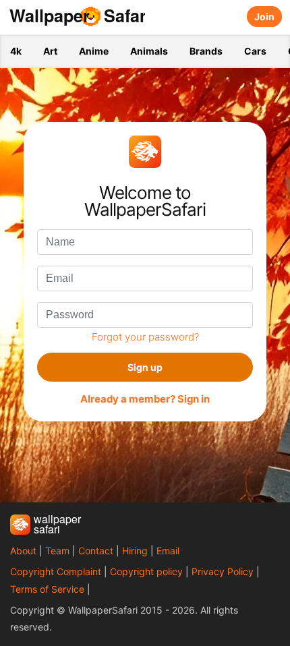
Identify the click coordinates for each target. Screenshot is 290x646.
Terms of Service (47, 589)
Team (57, 550)
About (23, 550)
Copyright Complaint (55, 571)
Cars (255, 51)
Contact (95, 550)
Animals (149, 51)
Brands (206, 51)
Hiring (135, 550)
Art (50, 51)
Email (167, 550)
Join (264, 16)
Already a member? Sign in (145, 399)
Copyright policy (146, 571)
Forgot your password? (145, 336)
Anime (94, 51)
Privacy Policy (223, 571)
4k (16, 51)
